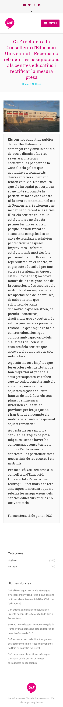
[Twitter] (29, 5)
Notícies (36, 84)
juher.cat (38, 702)
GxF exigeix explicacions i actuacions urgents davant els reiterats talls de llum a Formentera (30, 614)
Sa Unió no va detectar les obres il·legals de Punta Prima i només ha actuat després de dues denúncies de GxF (31, 629)
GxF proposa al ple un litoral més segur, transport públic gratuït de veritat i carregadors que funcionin (29, 658)
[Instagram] (39, 5)
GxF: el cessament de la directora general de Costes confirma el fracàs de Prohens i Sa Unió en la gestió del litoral (30, 644)
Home (25, 84)
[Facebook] (34, 5)
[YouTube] (24, 5)
